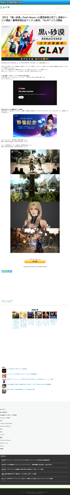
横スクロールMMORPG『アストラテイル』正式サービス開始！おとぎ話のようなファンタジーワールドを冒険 (27, 478)
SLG (1, 429)
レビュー (2, 445)
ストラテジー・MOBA (5, 417)
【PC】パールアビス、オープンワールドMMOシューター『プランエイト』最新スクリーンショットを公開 (38, 323)
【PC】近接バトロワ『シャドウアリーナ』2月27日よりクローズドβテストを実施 (31, 322)
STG (1, 431)
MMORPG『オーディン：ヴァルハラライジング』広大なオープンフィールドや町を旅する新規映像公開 (25, 460)
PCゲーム (5, 301)
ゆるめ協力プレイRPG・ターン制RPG (8, 415)
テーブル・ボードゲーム (5, 440)
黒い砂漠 (35, 261)
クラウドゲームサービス (5, 426)
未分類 (1, 448)
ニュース (5, 7)
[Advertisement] (14, 286)
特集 (1, 437)
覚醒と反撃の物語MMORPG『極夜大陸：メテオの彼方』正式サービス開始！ (19, 473)
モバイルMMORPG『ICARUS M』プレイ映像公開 (16, 368)
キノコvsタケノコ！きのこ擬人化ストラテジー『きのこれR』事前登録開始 (21, 374)
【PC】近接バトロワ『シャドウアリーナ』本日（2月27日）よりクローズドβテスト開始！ (46, 322)
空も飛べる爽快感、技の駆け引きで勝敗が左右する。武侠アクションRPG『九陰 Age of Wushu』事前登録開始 (28, 384)
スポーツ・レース (4, 443)
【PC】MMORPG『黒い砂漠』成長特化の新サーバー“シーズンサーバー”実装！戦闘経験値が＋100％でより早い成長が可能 (23, 323)
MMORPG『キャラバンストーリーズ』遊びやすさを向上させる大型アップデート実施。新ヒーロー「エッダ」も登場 (29, 379)
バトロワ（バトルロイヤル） (6, 423)
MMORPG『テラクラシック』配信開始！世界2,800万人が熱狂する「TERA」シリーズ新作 (22, 469)
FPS (1, 420)
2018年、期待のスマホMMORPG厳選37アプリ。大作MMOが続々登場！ (20, 389)
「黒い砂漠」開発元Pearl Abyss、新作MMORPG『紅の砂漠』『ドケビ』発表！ (53, 322)
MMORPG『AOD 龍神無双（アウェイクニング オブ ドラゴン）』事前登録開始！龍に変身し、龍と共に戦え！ (27, 464)
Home (2, 14)
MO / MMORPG (7, 14)
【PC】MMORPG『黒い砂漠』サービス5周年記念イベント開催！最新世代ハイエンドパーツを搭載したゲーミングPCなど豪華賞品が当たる (16, 324)
